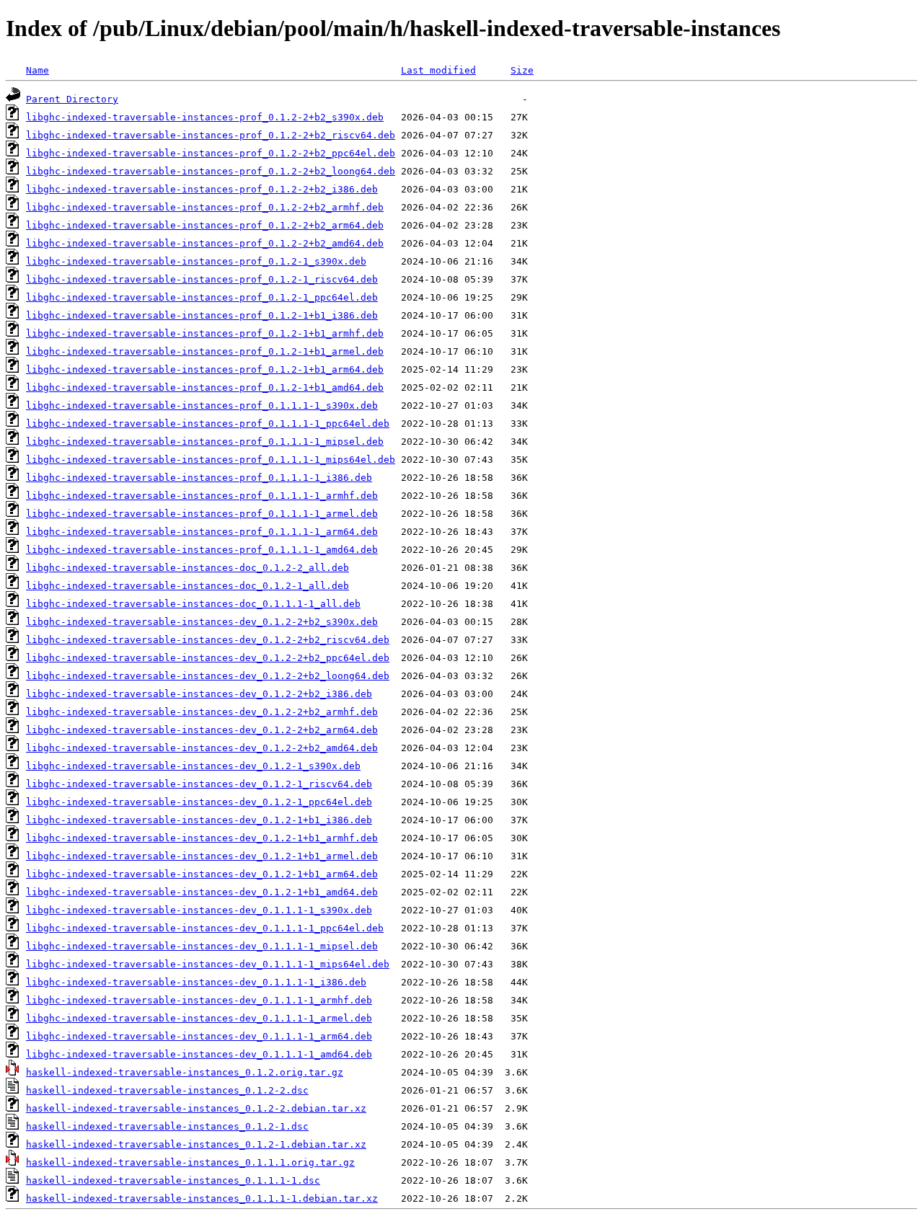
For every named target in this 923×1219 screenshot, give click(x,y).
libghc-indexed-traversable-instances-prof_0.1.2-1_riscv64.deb (202, 279)
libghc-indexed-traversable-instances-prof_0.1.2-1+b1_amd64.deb (205, 387)
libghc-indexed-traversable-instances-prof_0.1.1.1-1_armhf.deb (202, 495)
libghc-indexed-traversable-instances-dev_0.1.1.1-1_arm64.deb (199, 1036)
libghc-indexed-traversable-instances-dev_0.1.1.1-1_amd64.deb (199, 1054)
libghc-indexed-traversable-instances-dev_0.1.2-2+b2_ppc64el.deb (207, 657)
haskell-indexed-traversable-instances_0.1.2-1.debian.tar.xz (196, 1144)
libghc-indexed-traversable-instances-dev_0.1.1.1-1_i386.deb (196, 982)
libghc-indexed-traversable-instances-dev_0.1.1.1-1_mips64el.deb (207, 964)
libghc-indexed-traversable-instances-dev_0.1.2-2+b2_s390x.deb (202, 621)
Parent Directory (72, 99)
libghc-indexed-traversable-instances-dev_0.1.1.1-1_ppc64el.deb (205, 928)
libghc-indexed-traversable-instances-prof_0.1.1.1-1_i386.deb (199, 477)
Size (522, 70)
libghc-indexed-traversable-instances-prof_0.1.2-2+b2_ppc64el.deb (210, 153)
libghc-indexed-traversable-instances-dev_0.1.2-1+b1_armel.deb (202, 856)
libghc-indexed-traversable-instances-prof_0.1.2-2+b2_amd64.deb (205, 243)
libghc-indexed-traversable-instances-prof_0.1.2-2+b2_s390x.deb (205, 117)
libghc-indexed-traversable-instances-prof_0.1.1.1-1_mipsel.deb (205, 441)
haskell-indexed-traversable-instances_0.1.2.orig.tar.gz (184, 1072)
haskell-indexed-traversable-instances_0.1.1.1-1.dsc (173, 1180)
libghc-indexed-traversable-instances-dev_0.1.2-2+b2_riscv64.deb (207, 639)
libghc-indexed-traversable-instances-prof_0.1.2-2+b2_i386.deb (202, 189)
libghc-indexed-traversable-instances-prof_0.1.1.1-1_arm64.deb (202, 531)
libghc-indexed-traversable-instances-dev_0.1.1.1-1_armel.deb (199, 1018)
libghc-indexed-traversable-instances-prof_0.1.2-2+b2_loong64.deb (210, 171)
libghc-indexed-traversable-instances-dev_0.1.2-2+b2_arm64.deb (202, 729)
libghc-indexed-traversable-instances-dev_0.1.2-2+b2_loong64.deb (207, 675)
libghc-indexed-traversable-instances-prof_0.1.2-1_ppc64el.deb (202, 297)
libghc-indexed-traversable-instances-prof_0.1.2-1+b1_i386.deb (202, 315)
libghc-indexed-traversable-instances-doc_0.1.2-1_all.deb (187, 585)
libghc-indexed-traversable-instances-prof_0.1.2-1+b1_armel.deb (205, 351)
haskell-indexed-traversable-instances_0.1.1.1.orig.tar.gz (190, 1162)
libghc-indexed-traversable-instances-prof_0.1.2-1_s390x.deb (196, 261)
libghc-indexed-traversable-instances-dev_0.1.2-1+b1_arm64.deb (202, 874)
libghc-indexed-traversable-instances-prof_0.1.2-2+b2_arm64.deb (205, 225)
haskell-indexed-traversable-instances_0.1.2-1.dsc (167, 1126)
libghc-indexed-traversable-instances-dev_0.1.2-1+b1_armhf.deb (202, 838)
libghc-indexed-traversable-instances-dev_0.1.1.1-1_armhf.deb (199, 1000)
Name (37, 70)
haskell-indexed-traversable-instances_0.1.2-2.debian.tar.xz (196, 1108)
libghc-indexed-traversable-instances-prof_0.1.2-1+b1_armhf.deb (205, 333)
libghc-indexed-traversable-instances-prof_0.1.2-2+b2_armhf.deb (205, 207)
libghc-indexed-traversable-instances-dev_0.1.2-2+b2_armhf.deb (202, 711)
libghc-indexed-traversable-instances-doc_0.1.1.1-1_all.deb (193, 603)
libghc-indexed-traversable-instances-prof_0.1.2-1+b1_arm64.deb (205, 369)
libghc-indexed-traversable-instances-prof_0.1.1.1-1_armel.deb (202, 513)
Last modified (438, 70)
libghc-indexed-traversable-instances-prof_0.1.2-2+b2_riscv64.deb (210, 135)
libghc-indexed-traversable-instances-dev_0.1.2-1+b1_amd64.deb (202, 892)
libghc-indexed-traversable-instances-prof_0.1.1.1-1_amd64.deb (202, 549)
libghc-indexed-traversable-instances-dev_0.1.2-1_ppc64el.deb (199, 802)
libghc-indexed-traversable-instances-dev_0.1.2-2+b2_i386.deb (199, 693)
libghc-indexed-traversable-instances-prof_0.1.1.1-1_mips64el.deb (210, 459)
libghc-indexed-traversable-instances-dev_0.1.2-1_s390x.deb (193, 766)
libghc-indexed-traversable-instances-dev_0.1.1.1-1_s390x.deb (199, 910)
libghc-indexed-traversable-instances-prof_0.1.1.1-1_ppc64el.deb (207, 423)
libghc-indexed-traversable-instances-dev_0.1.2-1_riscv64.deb (199, 784)
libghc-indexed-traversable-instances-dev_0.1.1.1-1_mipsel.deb (202, 946)
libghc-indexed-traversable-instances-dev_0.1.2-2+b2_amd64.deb (202, 748)
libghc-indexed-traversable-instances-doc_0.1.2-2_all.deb (187, 567)
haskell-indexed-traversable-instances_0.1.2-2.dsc (167, 1090)
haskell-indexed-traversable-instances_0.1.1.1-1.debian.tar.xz (202, 1198)
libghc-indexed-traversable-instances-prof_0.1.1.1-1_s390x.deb (202, 405)
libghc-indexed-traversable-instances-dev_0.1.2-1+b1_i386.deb (199, 820)
